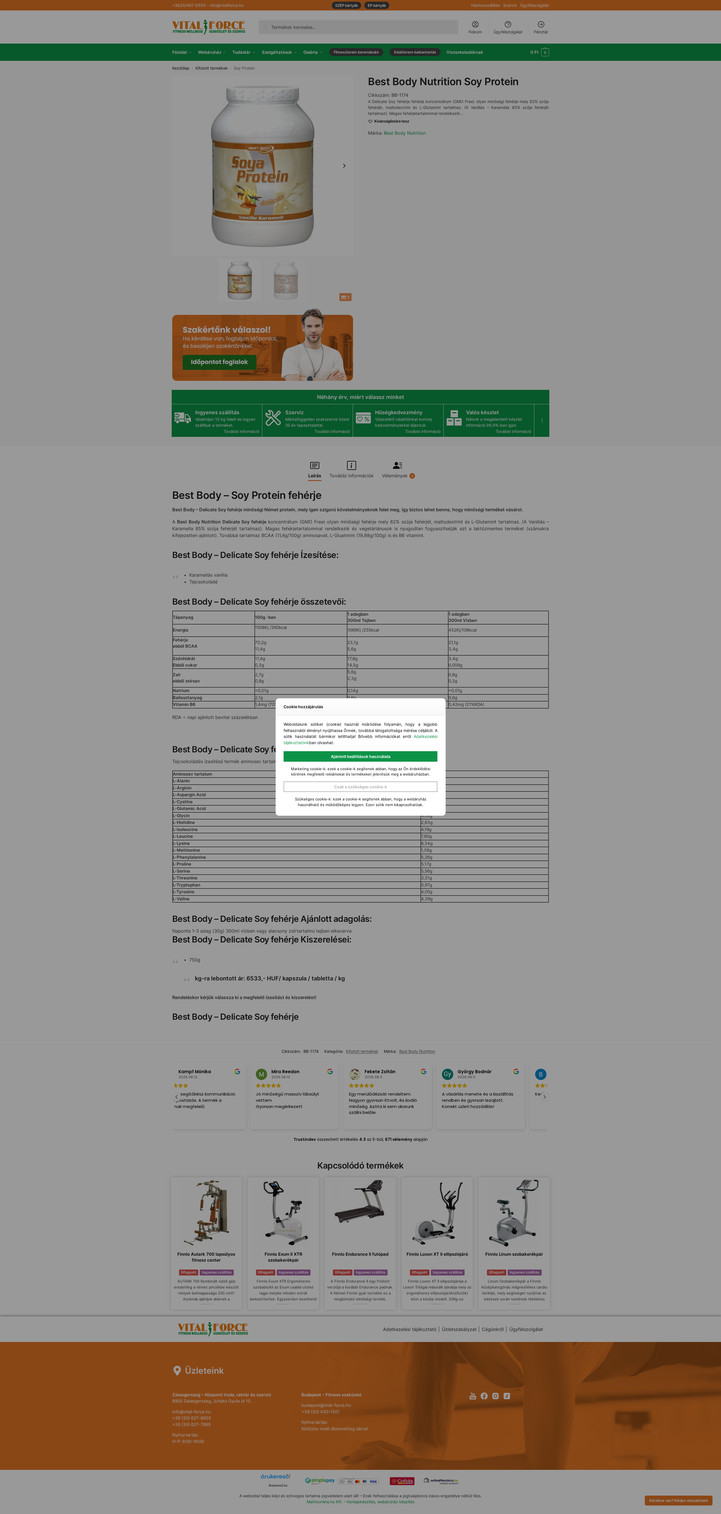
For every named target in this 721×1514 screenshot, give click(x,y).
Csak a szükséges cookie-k (360, 786)
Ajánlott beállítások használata (360, 756)
